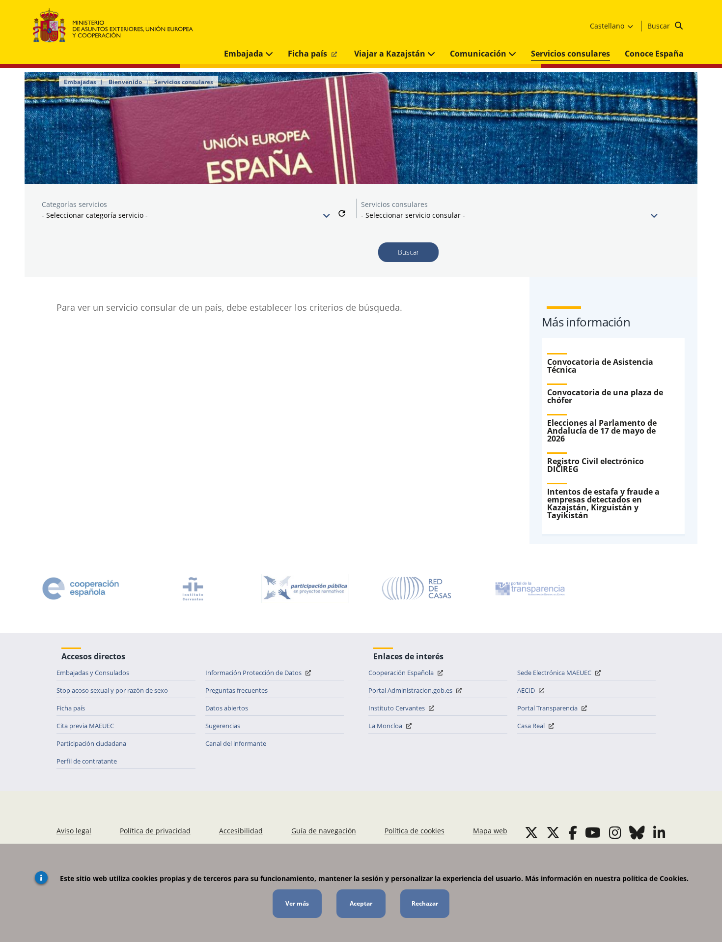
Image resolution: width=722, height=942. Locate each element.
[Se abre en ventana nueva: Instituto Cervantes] (193, 588)
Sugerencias (222, 725)
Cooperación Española (401, 672)
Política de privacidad (155, 830)
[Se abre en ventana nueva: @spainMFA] (553, 832)
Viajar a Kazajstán (390, 53)
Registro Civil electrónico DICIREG (595, 465)
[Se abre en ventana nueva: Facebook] (572, 832)
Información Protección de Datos (254, 672)
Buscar (659, 25)
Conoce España (654, 53)
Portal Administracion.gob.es (411, 690)
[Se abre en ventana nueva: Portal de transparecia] (529, 588)
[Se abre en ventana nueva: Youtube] (593, 832)
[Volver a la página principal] (117, 26)
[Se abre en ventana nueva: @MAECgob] (531, 832)
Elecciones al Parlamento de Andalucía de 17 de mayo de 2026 (602, 430)
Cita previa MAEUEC (85, 725)
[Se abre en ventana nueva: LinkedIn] (659, 832)
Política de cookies (414, 830)
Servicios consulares (570, 53)
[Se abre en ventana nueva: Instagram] (615, 832)
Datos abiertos (226, 708)
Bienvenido (125, 82)
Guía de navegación (323, 830)
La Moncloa (386, 725)
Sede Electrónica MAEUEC (555, 672)
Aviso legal (73, 830)
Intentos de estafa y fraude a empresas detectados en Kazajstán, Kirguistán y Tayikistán (603, 503)
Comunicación (479, 53)
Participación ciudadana (91, 743)
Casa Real (531, 725)
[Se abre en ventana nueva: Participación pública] (305, 588)
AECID (526, 690)
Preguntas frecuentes (236, 690)
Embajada (244, 53)
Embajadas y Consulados (92, 672)
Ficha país (308, 53)
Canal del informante (235, 743)
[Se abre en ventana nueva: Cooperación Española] (80, 588)
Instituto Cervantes (397, 708)
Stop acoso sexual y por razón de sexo (112, 690)
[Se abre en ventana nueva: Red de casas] (417, 588)
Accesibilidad (241, 830)
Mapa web (490, 830)
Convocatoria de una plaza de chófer (605, 396)
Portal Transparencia (548, 708)
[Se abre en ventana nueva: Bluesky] (637, 832)
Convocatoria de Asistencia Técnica (600, 365)
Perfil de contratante (86, 761)
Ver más (297, 903)
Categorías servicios (74, 204)
